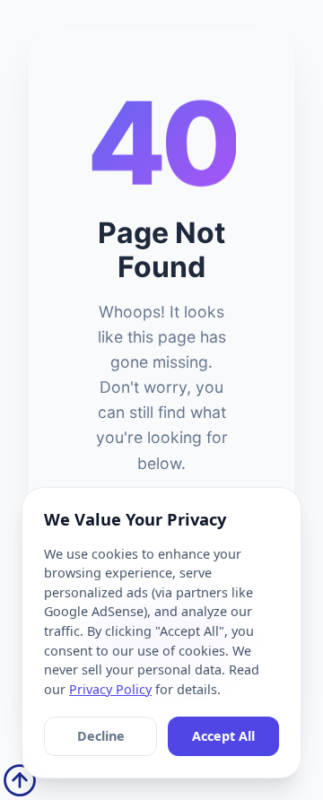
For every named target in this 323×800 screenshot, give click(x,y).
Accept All (223, 735)
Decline (101, 735)
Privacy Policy (110, 689)
